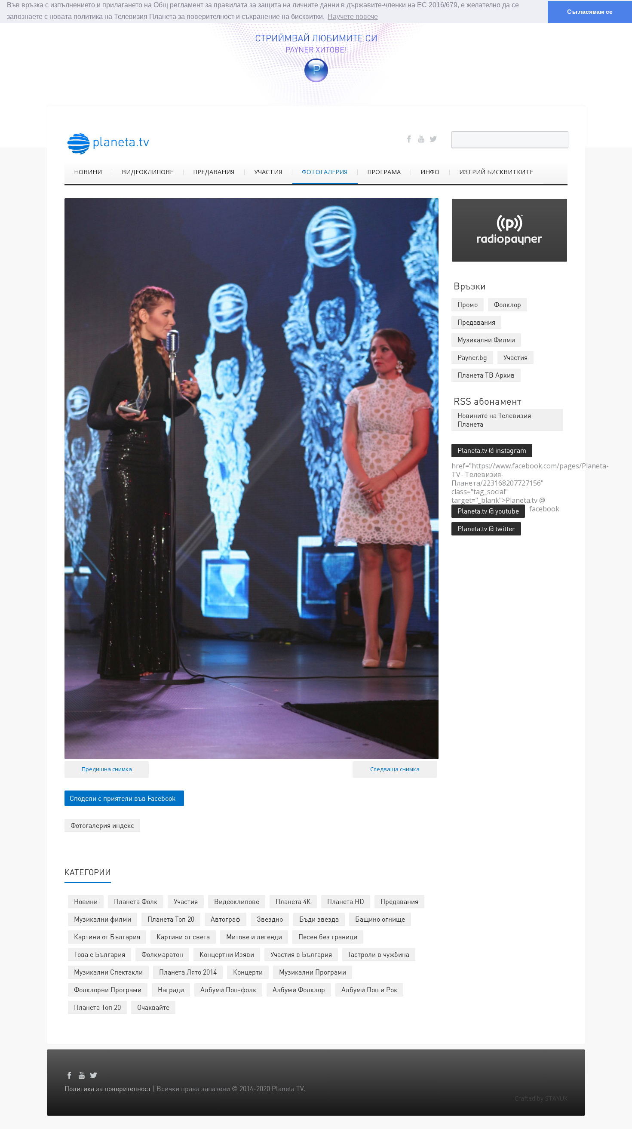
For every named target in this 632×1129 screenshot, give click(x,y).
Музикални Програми (312, 971)
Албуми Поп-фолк (228, 989)
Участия (186, 901)
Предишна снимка (107, 769)
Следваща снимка (395, 769)
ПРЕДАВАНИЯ (213, 172)
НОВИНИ (88, 172)
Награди (171, 989)
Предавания (399, 901)
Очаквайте (153, 1007)
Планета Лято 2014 (188, 971)
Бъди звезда (319, 918)
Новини (86, 901)
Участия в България (301, 954)
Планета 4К (293, 901)
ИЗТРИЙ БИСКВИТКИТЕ (496, 172)
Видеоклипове (236, 901)
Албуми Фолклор (299, 989)
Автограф (225, 918)
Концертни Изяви (226, 954)
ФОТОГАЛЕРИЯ (324, 172)
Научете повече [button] (353, 16)
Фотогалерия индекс (102, 825)
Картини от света (183, 936)
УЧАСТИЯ (268, 172)
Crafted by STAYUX (541, 1098)
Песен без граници (327, 936)
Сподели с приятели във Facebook (123, 798)
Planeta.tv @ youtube (488, 510)
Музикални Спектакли (108, 971)
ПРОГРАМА (384, 172)
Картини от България (107, 936)
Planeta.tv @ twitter (486, 528)
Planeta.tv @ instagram (491, 450)
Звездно (270, 918)
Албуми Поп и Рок (369, 989)
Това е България (99, 954)
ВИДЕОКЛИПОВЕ (147, 172)
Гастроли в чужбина (378, 954)
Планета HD (345, 901)
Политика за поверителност (107, 1088)
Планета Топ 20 (170, 918)
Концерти (248, 971)
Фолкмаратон (162, 954)
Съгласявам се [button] (590, 11)
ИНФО (429, 172)
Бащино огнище (380, 918)
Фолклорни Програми (107, 989)
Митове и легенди (254, 936)
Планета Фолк (135, 901)
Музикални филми (102, 918)
